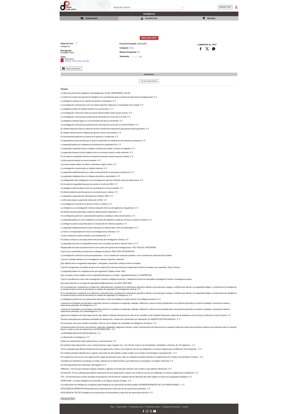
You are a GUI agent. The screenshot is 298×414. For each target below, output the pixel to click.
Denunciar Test (68, 399)
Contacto (185, 407)
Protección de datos (153, 407)
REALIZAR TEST (149, 38)
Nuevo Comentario (73, 69)
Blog (112, 407)
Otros (131, 48)
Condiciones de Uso (136, 407)
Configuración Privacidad (171, 407)
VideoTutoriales (122, 407)
